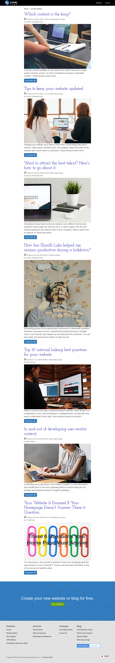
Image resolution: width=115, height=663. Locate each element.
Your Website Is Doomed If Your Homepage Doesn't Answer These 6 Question (54, 508)
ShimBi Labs (30, 520)
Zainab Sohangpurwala (34, 22)
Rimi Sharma (30, 362)
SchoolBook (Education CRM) (17, 643)
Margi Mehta (30, 441)
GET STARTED (57, 604)
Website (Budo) (11, 633)
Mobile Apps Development (42, 636)
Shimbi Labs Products (84, 633)
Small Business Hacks (57, 19)
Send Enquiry (83, 646)
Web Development (39, 633)
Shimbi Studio (38, 630)
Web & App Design (56, 94)
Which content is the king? (47, 14)
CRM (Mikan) (11, 640)
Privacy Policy (48, 657)
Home (26, 9)
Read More (29, 80)
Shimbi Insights (54, 255)
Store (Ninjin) (11, 636)
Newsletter (95, 646)
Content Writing (36, 9)
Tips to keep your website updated (53, 89)
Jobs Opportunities (66, 630)
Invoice (107, 3)
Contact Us (63, 633)
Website (99, 3)
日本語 (106, 656)
